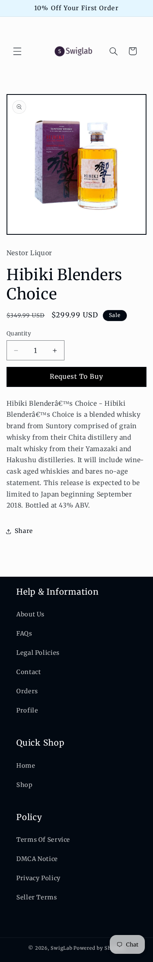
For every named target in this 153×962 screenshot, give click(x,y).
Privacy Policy (38, 878)
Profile (27, 710)
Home (25, 765)
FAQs (24, 633)
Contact (28, 672)
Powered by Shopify (98, 948)
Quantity (19, 333)
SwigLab (61, 948)
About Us (30, 614)
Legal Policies (38, 652)
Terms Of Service (43, 839)
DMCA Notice (37, 859)
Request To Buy (77, 376)
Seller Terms (36, 897)
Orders (27, 691)
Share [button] (24, 531)
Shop (24, 785)
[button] (17, 51)
